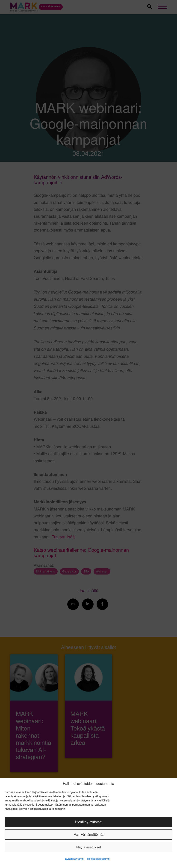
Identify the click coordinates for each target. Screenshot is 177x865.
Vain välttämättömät (88, 834)
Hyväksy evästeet (88, 821)
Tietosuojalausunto (98, 859)
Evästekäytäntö (74, 859)
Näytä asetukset (88, 846)
